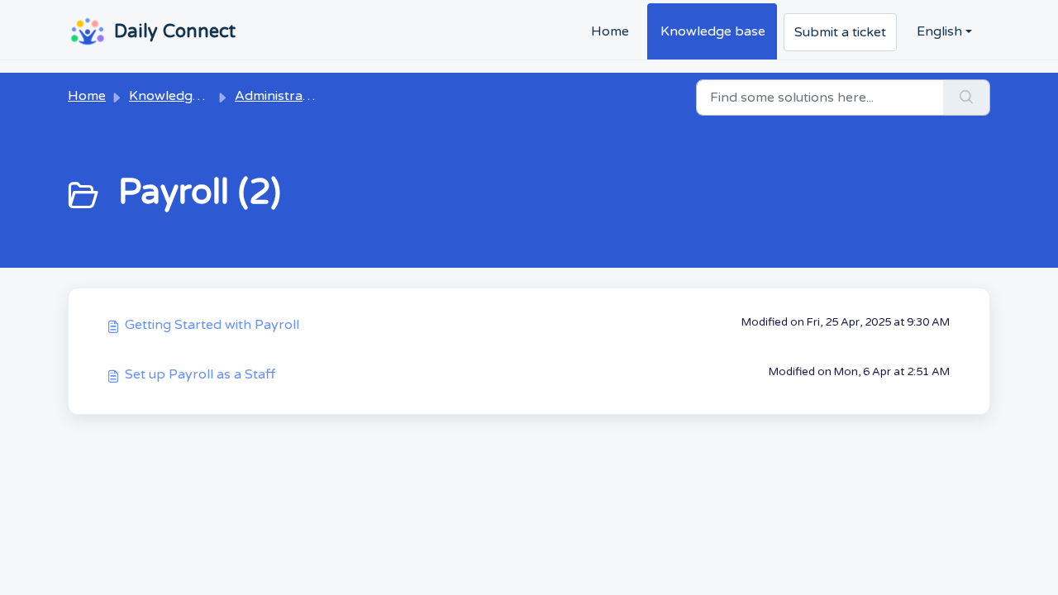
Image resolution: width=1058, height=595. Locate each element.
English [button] (939, 31)
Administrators (281, 96)
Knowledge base (712, 31)
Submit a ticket (840, 32)
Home (610, 31)
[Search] (966, 97)
